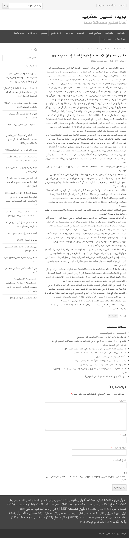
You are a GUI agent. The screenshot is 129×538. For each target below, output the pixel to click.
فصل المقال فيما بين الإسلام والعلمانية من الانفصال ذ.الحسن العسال (21, 214)
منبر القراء (37, 518)
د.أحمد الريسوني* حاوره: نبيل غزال (111, 357)
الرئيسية (122, 5)
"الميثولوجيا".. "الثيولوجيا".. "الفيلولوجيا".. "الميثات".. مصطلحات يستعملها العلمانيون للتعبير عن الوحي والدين (21, 285)
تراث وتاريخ (55, 33)
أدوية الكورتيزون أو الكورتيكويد (23, 150)
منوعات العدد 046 (29, 240)
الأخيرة (55, 500)
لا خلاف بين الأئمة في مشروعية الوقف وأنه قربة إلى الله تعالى (100, 353)
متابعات (73, 513)
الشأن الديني (29, 500)
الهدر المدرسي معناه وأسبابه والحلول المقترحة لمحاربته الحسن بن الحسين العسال (21, 182)
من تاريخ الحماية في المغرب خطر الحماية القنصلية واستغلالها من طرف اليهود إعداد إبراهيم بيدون (21, 78)
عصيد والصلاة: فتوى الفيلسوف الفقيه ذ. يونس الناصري (103, 365)
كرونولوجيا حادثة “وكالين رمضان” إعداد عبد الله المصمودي (101, 337)
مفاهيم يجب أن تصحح (110, 518)
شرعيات (80, 33)
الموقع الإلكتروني (119, 460)
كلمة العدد (121, 33)
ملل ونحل (69, 33)
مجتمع (44, 33)
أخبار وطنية (120, 39)
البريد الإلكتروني (118, 447)
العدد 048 (113, 316)
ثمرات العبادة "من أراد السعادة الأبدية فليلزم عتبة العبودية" (21, 159)
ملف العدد (109, 33)
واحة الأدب (32, 33)
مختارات (45, 513)
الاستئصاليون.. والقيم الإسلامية (113, 333)
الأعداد (34, 50)
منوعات (19, 518)
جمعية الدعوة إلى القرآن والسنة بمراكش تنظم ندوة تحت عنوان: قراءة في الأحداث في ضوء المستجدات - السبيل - (20, 197)
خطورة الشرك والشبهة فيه (26, 298)
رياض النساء (39, 505)
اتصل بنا (101, 5)
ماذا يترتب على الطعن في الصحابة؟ (22, 125)
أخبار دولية (106, 39)
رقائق (56, 505)
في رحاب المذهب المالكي (38, 509)
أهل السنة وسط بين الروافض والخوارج (20, 268)
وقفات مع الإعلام (92, 522)
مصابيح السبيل (94, 33)
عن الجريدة (111, 5)
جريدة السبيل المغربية (104, 16)
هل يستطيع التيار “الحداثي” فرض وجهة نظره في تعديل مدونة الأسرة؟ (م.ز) (94, 349)
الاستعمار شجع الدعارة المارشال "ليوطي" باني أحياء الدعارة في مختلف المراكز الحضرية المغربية (20, 92)
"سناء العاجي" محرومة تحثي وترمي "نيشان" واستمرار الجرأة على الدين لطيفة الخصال (21, 139)
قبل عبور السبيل (113, 513)
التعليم (42, 500)
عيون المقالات (94, 509)
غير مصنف (71, 509)
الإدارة (111, 61)
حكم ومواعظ (74, 505)
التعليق (122, 400)
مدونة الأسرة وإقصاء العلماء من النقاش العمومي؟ (105, 377)
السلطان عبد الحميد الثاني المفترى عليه (20, 258)
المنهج (15, 500)
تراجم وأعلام (94, 505)
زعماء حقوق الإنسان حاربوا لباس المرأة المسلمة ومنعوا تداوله (100, 361)
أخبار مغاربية (95, 500)
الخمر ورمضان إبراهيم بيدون (25, 233)
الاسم (123, 435)
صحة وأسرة (19, 33)
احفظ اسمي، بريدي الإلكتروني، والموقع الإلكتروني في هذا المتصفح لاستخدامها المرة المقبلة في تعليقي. (86, 478)
